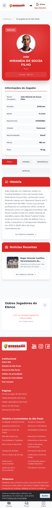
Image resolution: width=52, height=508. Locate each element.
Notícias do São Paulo (11, 366)
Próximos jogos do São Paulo (14, 394)
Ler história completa (24, 234)
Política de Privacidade (17, 498)
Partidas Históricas (10, 436)
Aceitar (45, 496)
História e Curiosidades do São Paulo (22, 418)
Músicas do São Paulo (11, 410)
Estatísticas (42, 162)
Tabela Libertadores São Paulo (14, 402)
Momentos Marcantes (37, 451)
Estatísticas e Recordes (37, 440)
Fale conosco (7, 382)
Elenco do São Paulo (10, 406)
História (26, 162)
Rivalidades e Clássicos (37, 430)
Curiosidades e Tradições (12, 440)
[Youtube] (34, 346)
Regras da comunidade (12, 378)
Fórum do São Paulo (11, 370)
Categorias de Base (10, 451)
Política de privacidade (12, 374)
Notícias (26, 171)
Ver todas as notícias (24, 274)
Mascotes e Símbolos (37, 436)
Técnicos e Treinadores (37, 426)
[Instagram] (40, 346)
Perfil (9, 162)
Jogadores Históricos (11, 426)
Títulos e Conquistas (36, 422)
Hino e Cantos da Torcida (12, 455)
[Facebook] (47, 346)
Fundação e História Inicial (13, 422)
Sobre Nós (6, 362)
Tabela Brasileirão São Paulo (14, 398)
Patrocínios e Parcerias (11, 444)
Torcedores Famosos (36, 468)
